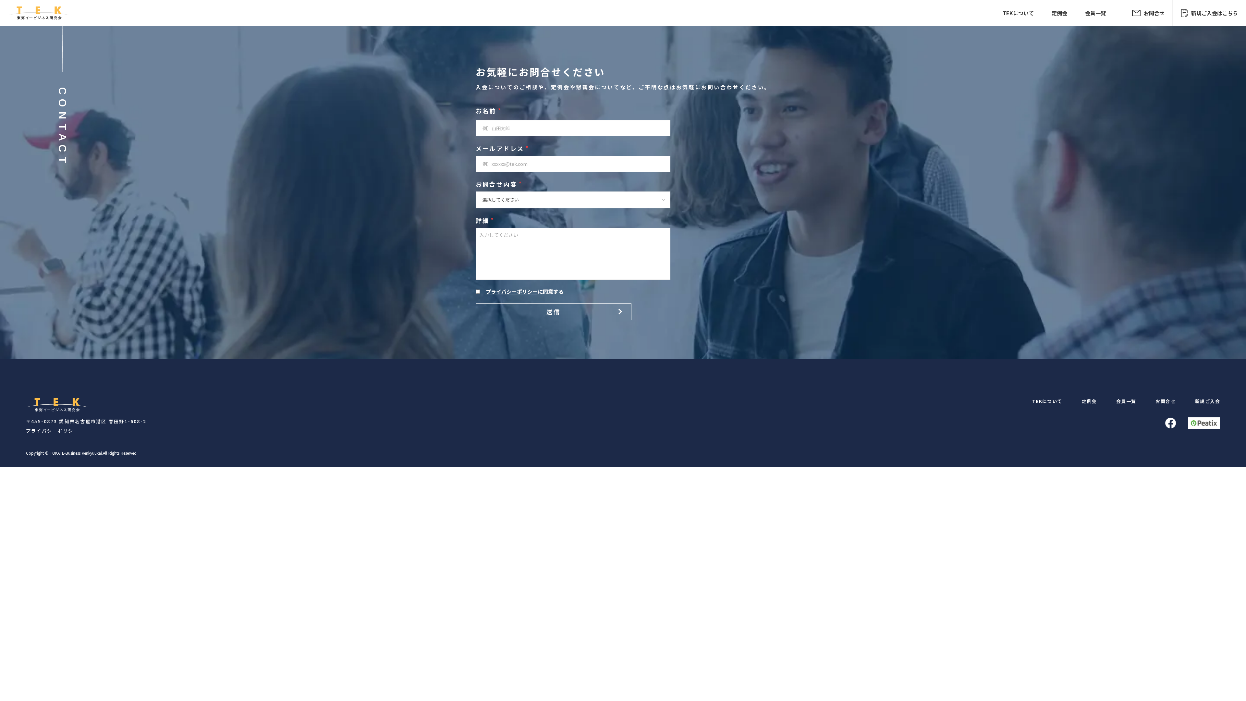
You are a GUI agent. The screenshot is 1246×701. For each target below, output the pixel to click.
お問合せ (1165, 401)
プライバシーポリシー (52, 431)
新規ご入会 (1207, 401)
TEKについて (1018, 13)
